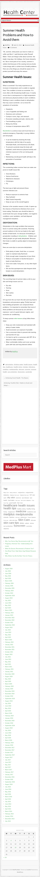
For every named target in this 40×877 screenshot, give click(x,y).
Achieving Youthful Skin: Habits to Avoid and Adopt (18, 384)
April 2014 (8, 809)
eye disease (25, 498)
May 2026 (8, 576)
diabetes (6, 495)
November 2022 (9, 620)
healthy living (18, 367)
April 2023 (8, 608)
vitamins (6, 528)
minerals (6, 517)
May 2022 (8, 635)
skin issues (18, 318)
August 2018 (9, 728)
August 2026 (9, 568)
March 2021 (8, 666)
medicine (21, 511)
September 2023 (10, 595)
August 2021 (9, 654)
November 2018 (9, 720)
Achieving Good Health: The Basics (16, 378)
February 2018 (9, 742)
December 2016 (9, 777)
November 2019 (9, 693)
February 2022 (9, 642)
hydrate (25, 367)
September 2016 (10, 782)
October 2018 (9, 723)
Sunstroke (6, 131)
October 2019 (9, 696)
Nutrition (11, 517)
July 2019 (8, 703)
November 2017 (9, 750)
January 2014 (9, 816)
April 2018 (8, 738)
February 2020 (9, 686)
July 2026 (8, 571)
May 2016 (8, 792)
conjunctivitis (29, 492)
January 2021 (9, 671)
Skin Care (24, 519)
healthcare (9, 367)
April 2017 (8, 767)
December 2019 (9, 691)
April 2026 (8, 578)
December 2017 (9, 747)
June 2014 (8, 804)
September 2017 (10, 755)
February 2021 (9, 669)
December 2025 (9, 588)
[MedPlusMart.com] (18, 464)
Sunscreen (21, 372)
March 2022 (8, 639)
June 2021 (8, 659)
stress (32, 523)
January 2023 (9, 615)
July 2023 (8, 600)
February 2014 (9, 814)
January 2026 (9, 586)
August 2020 (9, 676)
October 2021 (9, 652)
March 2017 (8, 769)
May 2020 (8, 679)
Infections (32, 367)
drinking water (18, 364)
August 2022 (9, 627)
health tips (9, 508)
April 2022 (8, 637)
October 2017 (9, 752)
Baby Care (6, 492)
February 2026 (9, 583)
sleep (22, 523)
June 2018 (8, 733)
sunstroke (29, 372)
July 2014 (8, 801)
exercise (18, 498)
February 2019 (9, 715)
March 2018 (8, 740)
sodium (27, 523)
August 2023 (9, 598)
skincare (21, 369)
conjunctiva (21, 492)
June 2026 (8, 573)
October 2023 (9, 593)
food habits (11, 500)
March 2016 (8, 796)
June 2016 (8, 789)
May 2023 (8, 605)
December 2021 (9, 647)
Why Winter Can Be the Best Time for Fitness (18, 556)
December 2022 (9, 617)
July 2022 (8, 630)
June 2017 (8, 762)
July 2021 (8, 657)
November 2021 (9, 649)
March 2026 (8, 581)
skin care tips (11, 522)
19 (15, 847)
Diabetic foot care (24, 495)
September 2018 (10, 725)
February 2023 (9, 613)
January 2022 (9, 644)
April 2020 (8, 681)
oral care (17, 517)
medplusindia (13, 369)
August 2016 (9, 784)
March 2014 (8, 811)
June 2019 (8, 706)
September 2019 (10, 698)
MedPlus (7, 45)
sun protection (12, 372)
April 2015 (8, 799)
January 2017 (9, 774)
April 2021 (8, 664)
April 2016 (8, 794)
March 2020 (8, 684)
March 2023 (8, 610)
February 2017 (9, 772)
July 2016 (8, 787)
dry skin (11, 497)
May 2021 (8, 662)
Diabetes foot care (14, 495)
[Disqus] (20, 417)
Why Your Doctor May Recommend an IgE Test (19, 541)
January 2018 (9, 745)
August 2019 (9, 701)
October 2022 (9, 622)
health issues (28, 364)
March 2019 (8, 713)
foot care (17, 500)
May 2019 (8, 708)
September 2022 (10, 625)
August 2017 (9, 757)
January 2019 (9, 718)
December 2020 (9, 674)
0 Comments (13, 47)
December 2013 (9, 818)
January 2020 (9, 689)
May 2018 (8, 735)
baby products (13, 492)
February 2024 (9, 590)
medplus (5, 369)
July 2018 (8, 730)
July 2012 (8, 821)
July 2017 (8, 760)
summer (27, 369)
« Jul (5, 857)
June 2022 (8, 632)
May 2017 (8, 765)
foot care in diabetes (26, 500)
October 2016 (9, 779)
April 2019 (8, 711)
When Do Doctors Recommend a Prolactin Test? (19, 548)
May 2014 (8, 806)
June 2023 (8, 603)
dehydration (22, 236)
